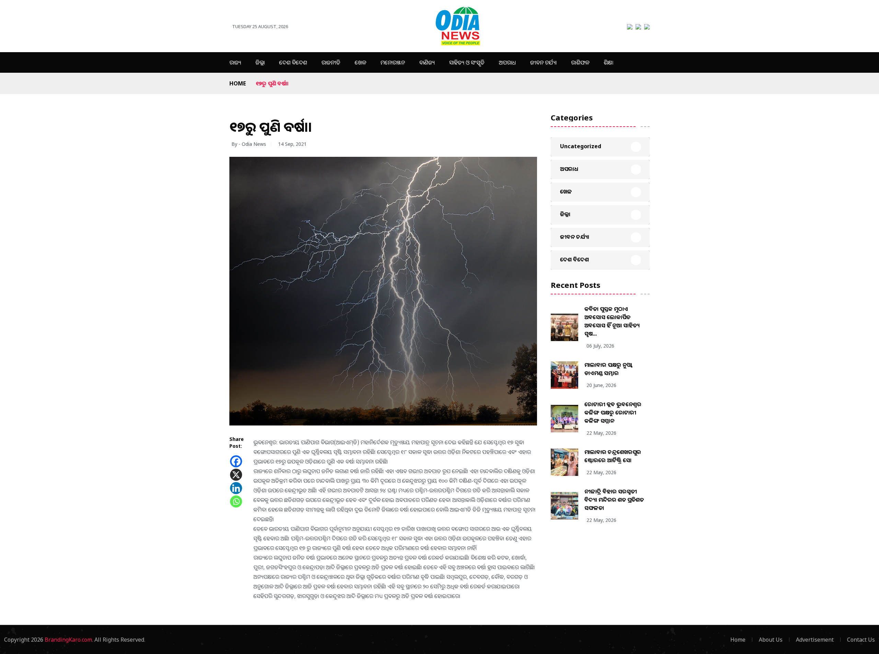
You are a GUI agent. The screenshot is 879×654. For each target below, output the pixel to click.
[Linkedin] (236, 488)
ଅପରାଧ (507, 62)
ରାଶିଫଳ (580, 62)
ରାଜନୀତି (330, 62)
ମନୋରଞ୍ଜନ (392, 62)
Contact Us (861, 639)
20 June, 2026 (601, 385)
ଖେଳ (360, 62)
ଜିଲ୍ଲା (260, 62)
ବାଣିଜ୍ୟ (427, 62)
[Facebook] (236, 461)
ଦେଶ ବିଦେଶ (293, 62)
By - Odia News (248, 144)
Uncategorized (580, 146)
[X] (236, 475)
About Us (771, 639)
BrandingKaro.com (68, 639)
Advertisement (815, 639)
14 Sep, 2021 (292, 144)
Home (237, 83)
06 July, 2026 (600, 345)
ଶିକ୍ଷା (608, 62)
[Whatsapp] (236, 501)
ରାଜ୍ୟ (235, 62)
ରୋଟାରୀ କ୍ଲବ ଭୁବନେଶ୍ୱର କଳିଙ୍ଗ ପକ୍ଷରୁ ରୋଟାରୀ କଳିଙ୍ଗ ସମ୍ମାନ (612, 412)
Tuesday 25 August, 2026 (260, 26)
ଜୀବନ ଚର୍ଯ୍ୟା (543, 62)
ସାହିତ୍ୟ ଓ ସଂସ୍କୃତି (466, 62)
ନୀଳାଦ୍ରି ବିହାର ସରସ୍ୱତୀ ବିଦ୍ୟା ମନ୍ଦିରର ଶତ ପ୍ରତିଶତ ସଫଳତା (614, 500)
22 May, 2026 (601, 433)
